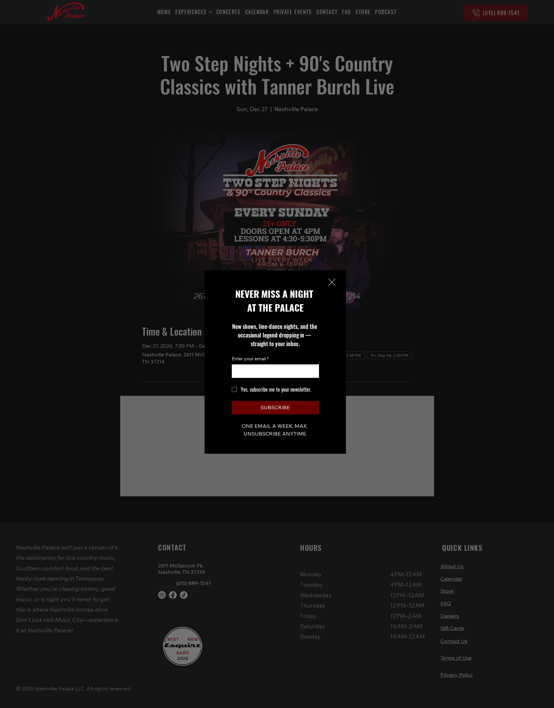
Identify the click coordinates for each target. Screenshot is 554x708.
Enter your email (250, 359)
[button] (331, 282)
